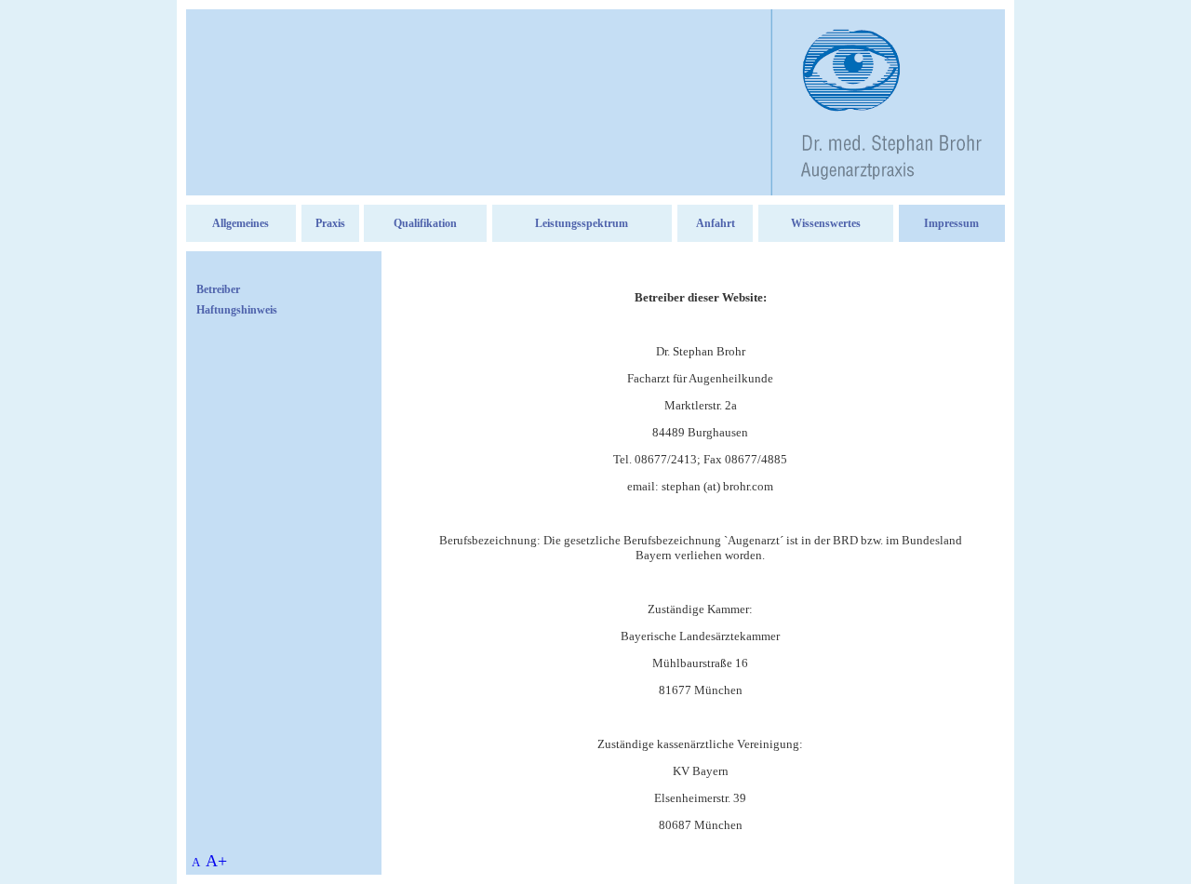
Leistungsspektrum (581, 223)
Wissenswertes (826, 223)
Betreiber (218, 289)
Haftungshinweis (236, 309)
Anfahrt (715, 223)
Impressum (951, 223)
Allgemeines (240, 223)
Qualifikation (425, 223)
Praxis (330, 223)
